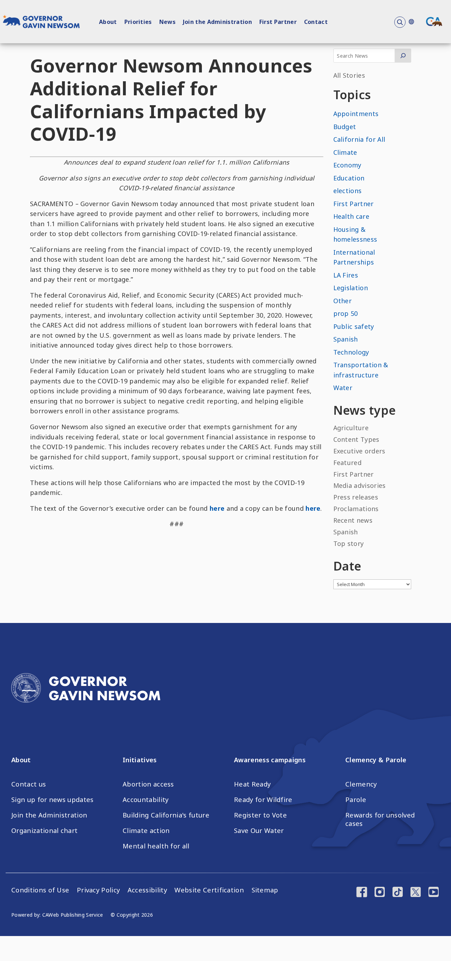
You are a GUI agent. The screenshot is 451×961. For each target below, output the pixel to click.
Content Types (356, 439)
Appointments (356, 113)
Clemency (361, 784)
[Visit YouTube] (433, 893)
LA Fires (345, 275)
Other (342, 301)
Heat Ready (252, 784)
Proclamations (356, 508)
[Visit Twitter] (415, 893)
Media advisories (359, 485)
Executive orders (359, 451)
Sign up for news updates (52, 799)
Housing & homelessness (355, 234)
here (217, 508)
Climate (345, 152)
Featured (347, 462)
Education (349, 178)
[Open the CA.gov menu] (434, 21)
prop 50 (345, 313)
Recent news (353, 520)
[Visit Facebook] (362, 893)
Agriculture (351, 428)
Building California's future (166, 815)
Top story (348, 543)
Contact (316, 22)
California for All (359, 139)
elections (347, 190)
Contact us (28, 784)
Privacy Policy (98, 890)
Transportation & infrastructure (360, 370)
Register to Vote (260, 815)
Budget (344, 126)
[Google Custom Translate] (411, 21)
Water (343, 387)
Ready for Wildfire (263, 799)
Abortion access (148, 784)
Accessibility (147, 890)
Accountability (145, 799)
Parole (355, 799)
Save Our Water (259, 830)
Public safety (353, 326)
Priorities (138, 22)
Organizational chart (44, 830)
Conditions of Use (40, 890)
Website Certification (209, 890)
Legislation (350, 288)
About (108, 22)
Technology (351, 352)
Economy (347, 165)
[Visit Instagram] (379, 893)
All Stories (349, 75)
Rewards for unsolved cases (380, 819)
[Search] (403, 56)
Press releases (355, 497)
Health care (351, 216)
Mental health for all (156, 846)
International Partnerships (354, 257)
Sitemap (265, 890)
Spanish (345, 339)
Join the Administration (217, 22)
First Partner (278, 22)
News (167, 22)
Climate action (146, 830)
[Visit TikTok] (397, 893)
